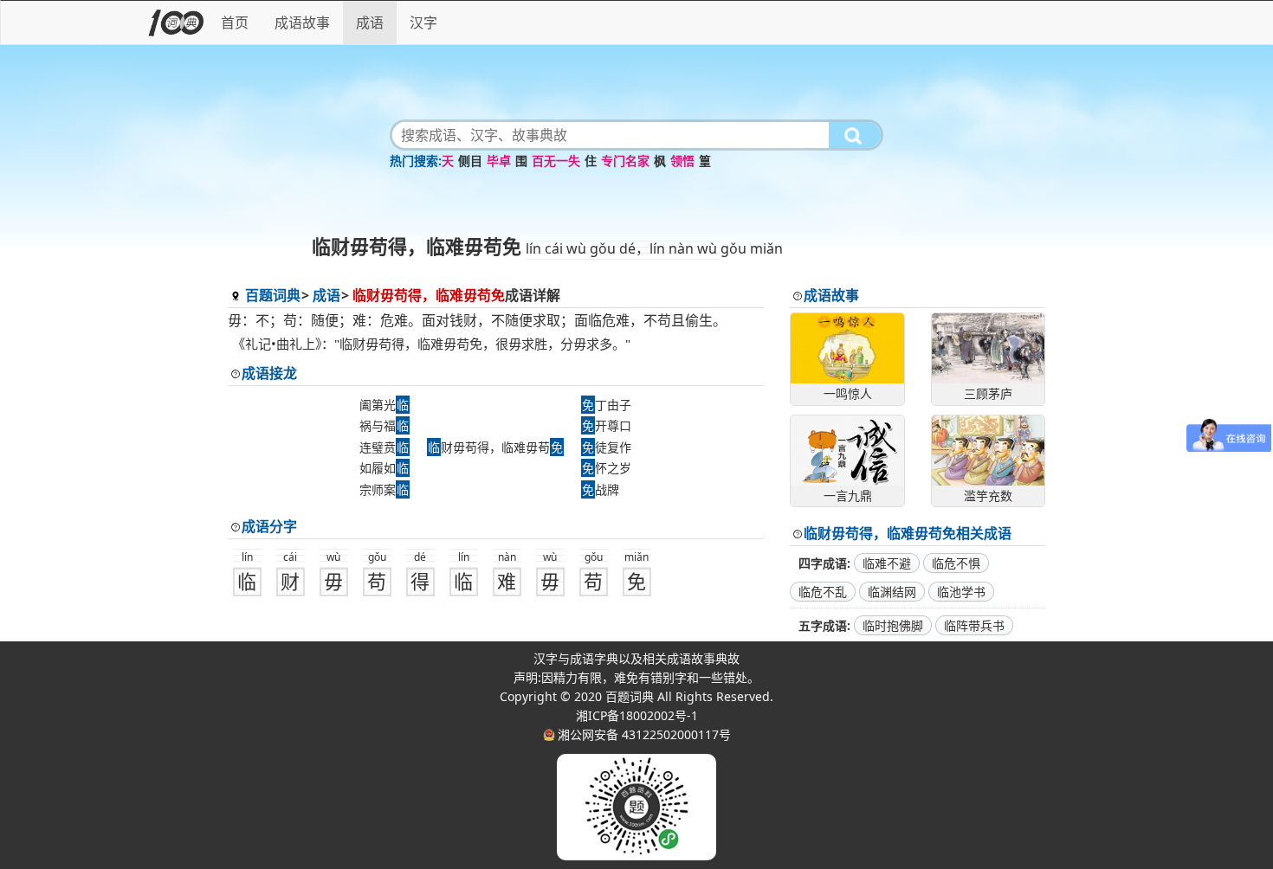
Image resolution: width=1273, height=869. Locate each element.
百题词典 (272, 295)
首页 (235, 22)
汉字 (423, 22)
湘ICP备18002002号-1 (637, 715)
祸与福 (384, 425)
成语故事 (302, 22)
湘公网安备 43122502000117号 (644, 734)
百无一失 (556, 160)
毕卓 (499, 160)
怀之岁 (606, 468)
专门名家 (625, 160)
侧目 (470, 160)
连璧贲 (384, 447)
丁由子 (606, 404)
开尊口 (606, 425)
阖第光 (384, 404)
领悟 (682, 160)
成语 (370, 22)
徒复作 (606, 447)
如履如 (384, 468)
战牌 (600, 489)
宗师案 (384, 489)
